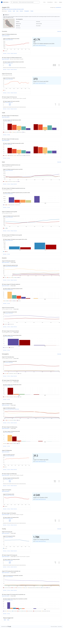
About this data (11, 39)
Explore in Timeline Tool (14, 53)
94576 (10, 64)
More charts (59, 31)
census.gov (6, 39)
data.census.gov (11, 266)
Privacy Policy (60, 626)
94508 (10, 65)
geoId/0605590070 (58, 7)
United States (14, 9)
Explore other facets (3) (5, 405)
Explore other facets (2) (5, 35)
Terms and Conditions (54, 626)
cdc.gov (6, 144)
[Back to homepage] (1, 2)
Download (5, 53)
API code (9, 53)
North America (19, 9)
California (10, 9)
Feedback (60, 2)
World (23, 9)
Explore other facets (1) (5, 285)
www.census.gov (18, 27)
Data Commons (5, 2)
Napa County (6, 9)
